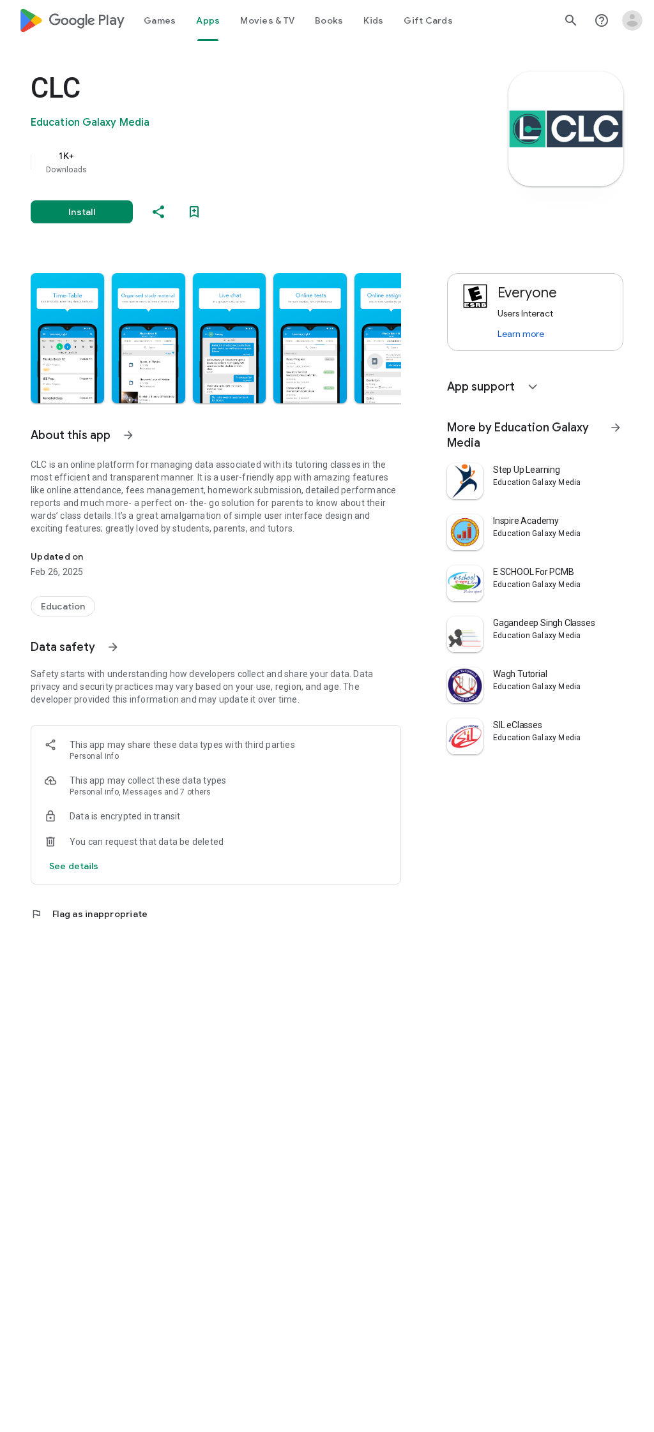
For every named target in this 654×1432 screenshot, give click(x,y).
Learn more (521, 333)
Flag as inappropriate (89, 914)
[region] (234, 162)
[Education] (63, 606)
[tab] (159, 20)
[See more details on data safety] (74, 866)
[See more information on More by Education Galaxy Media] (615, 427)
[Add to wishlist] (194, 212)
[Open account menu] (632, 20)
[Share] (158, 212)
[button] (67, 338)
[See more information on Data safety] (113, 647)
